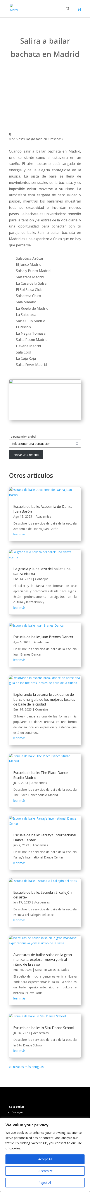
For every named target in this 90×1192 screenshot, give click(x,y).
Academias (43, 516)
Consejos (41, 579)
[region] (45, 1155)
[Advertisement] (45, 92)
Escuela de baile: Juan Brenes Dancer (43, 636)
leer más (19, 534)
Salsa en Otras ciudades (52, 970)
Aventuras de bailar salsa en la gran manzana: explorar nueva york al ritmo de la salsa (42, 959)
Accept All (45, 1159)
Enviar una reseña (26, 455)
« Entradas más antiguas (26, 1067)
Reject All (45, 1182)
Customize (45, 1171)
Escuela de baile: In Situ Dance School (43, 1027)
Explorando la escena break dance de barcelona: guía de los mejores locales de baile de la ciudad (44, 699)
